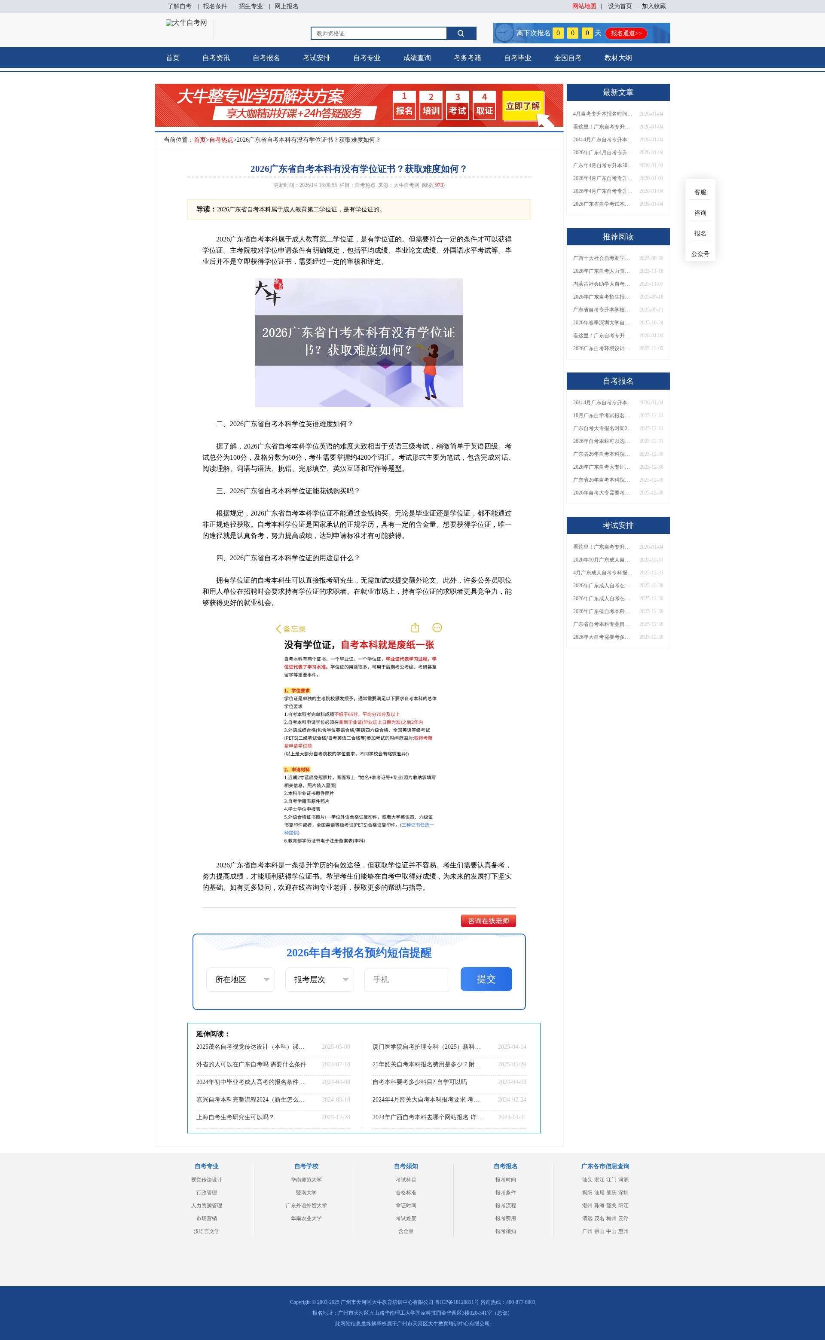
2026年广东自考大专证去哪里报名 (603, 467)
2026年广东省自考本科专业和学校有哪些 (603, 611)
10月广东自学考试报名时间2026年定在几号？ (603, 415)
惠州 (623, 1231)
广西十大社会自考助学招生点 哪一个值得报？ (603, 258)
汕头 (587, 1180)
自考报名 (266, 57)
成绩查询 (417, 57)
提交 (486, 979)
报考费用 (505, 1218)
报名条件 (215, 6)
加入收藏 (654, 6)
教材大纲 (618, 57)
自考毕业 (518, 57)
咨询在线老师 (488, 921)
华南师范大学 (306, 1180)
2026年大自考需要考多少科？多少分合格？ (603, 637)
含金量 (406, 1231)
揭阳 (587, 1193)
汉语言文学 (207, 1231)
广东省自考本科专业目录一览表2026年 (603, 624)
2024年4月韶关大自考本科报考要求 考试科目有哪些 (428, 1099)
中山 (611, 1231)
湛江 (599, 1180)
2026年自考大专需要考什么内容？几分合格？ (603, 493)
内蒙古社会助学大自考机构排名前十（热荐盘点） (603, 284)
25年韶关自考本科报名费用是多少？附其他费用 (428, 1064)
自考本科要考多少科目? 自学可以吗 (420, 1082)
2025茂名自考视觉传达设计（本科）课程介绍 (251, 1047)
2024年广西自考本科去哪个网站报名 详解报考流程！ (428, 1117)
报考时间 (505, 1180)
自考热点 (221, 140)
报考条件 (505, 1193)
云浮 (623, 1218)
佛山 (599, 1231)
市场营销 (206, 1218)
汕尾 (599, 1193)
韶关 (611, 1206)
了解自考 (180, 6)
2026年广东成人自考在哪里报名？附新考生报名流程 (603, 586)
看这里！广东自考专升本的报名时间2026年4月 (603, 127)
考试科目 (406, 1180)
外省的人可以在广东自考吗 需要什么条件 (251, 1064)
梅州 (611, 1218)
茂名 (599, 1218)
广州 (587, 1231)
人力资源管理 (206, 1206)
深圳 (623, 1193)
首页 (173, 57)
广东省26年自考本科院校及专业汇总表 (603, 454)
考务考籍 (467, 57)
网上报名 (287, 6)
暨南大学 (306, 1193)
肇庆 (611, 1193)
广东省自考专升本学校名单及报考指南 (603, 310)
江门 (611, 1180)
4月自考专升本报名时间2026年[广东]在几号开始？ (603, 114)
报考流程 (505, 1206)
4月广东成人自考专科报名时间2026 (603, 573)
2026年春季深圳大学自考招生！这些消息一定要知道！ (603, 323)
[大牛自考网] (186, 22)
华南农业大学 (306, 1218)
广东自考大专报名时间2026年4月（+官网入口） (603, 428)
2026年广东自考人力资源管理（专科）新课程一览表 (603, 271)
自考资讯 (216, 57)
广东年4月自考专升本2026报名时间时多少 (603, 165)
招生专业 (251, 6)
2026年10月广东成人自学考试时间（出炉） (603, 560)
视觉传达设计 (206, 1180)
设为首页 (620, 6)
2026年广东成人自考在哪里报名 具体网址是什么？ (603, 598)
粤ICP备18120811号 (457, 1302)
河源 (623, 1180)
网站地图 (584, 6)
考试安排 (316, 57)
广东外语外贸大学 (306, 1206)
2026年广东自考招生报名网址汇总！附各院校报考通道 (603, 297)
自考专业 (367, 57)
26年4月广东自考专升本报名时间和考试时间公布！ (603, 140)
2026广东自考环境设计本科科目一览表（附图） (603, 348)
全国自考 (568, 57)
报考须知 (505, 1231)
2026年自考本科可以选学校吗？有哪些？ (603, 441)
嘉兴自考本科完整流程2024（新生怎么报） (251, 1099)
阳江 (623, 1206)
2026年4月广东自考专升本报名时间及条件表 (603, 191)
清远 (587, 1218)
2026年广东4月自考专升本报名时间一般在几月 (603, 153)
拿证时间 (406, 1206)
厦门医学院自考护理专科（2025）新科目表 (428, 1047)
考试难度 (406, 1218)
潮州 (587, 1206)
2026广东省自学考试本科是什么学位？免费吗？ (603, 204)
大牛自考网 (406, 185)
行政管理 (206, 1193)
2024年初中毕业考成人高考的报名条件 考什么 (251, 1082)
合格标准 (406, 1193)
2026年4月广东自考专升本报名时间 (603, 178)
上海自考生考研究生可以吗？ (235, 1117)
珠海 (599, 1206)
